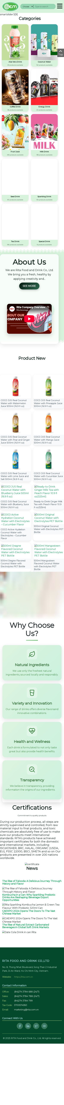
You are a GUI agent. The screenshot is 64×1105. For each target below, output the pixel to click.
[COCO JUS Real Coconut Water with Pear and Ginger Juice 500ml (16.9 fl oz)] (15, 422)
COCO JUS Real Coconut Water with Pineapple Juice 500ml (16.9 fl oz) (48, 403)
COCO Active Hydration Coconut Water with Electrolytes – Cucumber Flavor (13, 534)
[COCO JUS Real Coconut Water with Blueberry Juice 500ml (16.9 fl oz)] (15, 491)
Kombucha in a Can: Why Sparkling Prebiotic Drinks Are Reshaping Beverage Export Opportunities (28, 897)
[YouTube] (44, 1026)
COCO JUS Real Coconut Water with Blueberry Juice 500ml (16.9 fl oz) (15, 504)
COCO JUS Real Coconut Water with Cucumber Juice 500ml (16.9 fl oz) (48, 476)
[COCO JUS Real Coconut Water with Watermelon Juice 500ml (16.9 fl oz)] (15, 386)
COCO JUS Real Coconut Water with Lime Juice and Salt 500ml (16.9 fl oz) (15, 476)
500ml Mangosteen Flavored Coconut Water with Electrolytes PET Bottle (46, 565)
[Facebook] (20, 1026)
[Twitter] (36, 1026)
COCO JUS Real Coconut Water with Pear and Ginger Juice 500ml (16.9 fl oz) (15, 440)
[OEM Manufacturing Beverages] (10, 6)
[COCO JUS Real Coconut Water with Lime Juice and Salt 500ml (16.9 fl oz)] (15, 459)
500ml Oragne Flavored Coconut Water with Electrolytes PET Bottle (13, 563)
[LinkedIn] (28, 1026)
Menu (60, 6)
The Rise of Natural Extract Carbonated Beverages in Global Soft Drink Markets (25, 926)
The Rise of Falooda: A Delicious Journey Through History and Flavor (31, 882)
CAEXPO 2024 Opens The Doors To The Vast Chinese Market (28, 912)
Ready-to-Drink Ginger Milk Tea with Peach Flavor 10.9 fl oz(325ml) (48, 504)
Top (60, 54)
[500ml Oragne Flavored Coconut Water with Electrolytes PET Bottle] (15, 550)
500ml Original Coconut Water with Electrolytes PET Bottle (48, 529)
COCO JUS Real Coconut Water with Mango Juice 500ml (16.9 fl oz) (47, 440)
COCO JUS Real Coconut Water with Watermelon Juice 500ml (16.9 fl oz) (14, 403)
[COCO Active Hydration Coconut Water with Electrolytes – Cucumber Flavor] (15, 519)
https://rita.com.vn (23, 977)
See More (29, 286)
